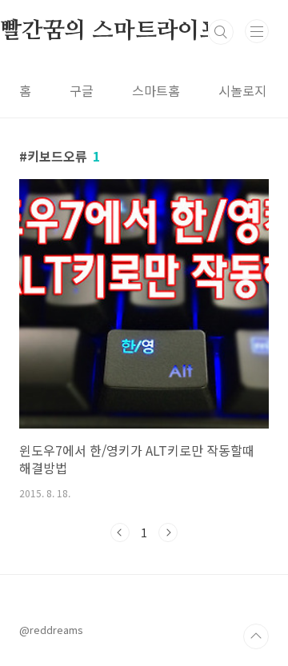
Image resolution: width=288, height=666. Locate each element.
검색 (221, 32)
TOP (256, 636)
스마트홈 (156, 90)
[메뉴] (257, 31)
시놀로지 (242, 90)
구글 (82, 90)
